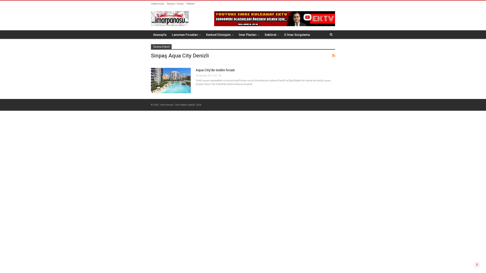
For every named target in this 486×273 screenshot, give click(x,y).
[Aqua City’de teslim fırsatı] (171, 80)
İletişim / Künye (175, 3)
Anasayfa (159, 35)
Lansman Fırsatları (185, 35)
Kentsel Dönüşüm (218, 35)
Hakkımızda (157, 3)
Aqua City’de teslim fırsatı (215, 70)
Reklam (190, 3)
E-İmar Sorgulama (297, 35)
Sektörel (270, 35)
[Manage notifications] (477, 265)
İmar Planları (247, 35)
